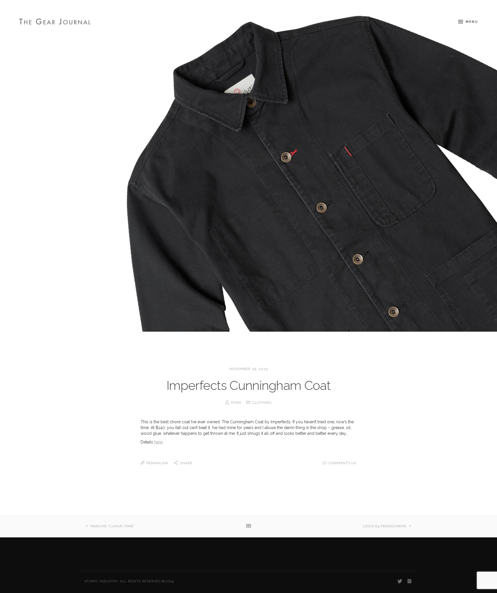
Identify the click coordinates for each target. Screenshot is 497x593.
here (158, 442)
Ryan (236, 403)
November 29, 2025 (249, 369)
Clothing (262, 403)
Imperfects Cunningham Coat (248, 385)
